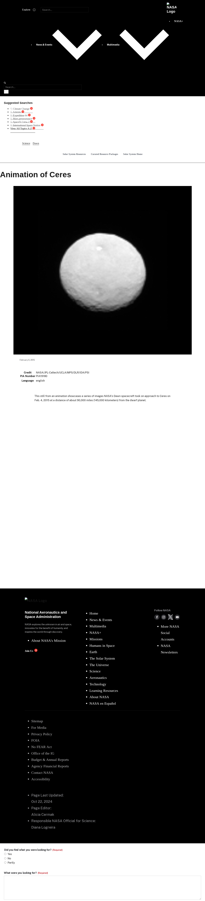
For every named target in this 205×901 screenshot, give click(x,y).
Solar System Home (132, 154)
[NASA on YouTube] (177, 617)
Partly (11, 862)
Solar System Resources (74, 154)
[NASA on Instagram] (163, 617)
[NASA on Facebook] (156, 617)
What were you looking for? (26, 873)
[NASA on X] (170, 617)
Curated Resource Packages (104, 154)
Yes (10, 854)
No (9, 858)
